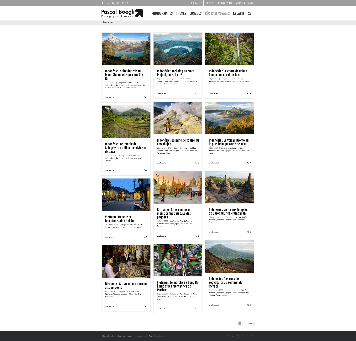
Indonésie (109, 85)
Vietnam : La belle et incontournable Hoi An (119, 219)
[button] (249, 13)
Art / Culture (189, 296)
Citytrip (140, 227)
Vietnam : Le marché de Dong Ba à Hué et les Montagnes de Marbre (177, 286)
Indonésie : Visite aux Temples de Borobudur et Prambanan (228, 211)
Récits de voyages (120, 85)
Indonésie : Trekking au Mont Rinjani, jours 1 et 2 (175, 73)
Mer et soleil (125, 87)
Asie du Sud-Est (133, 82)
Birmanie (160, 223)
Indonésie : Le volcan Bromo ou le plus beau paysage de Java (229, 142)
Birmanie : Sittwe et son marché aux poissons (126, 286)
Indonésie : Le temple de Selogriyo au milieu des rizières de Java (125, 148)
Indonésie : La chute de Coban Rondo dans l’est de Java (228, 73)
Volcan (133, 87)
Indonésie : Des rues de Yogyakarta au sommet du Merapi (226, 282)
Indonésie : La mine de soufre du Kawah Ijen (178, 142)
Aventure (115, 87)
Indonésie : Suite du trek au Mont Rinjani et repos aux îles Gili (124, 75)
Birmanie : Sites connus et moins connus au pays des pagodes (174, 213)
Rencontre (161, 153)
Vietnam (123, 227)
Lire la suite (109, 97)
